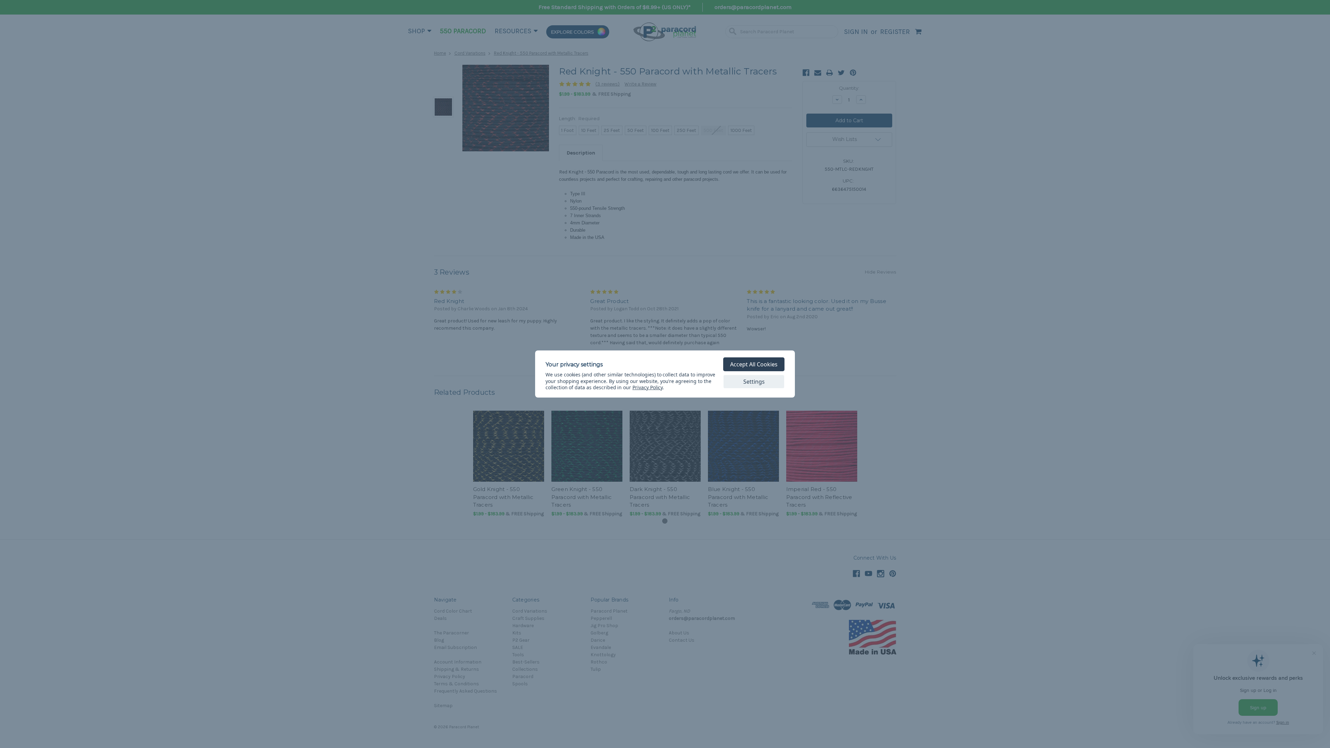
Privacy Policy (647, 387)
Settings (754, 381)
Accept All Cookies (754, 364)
